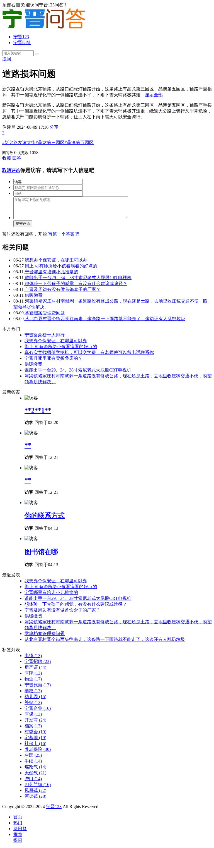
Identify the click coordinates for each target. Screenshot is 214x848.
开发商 (35, 720)
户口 (33, 778)
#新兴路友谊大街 (19, 142)
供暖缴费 (33, 295)
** (28, 445)
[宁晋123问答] (44, 27)
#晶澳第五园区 (79, 142)
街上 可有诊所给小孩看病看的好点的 (60, 265)
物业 (33, 679)
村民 (33, 755)
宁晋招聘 (38, 661)
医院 (33, 673)
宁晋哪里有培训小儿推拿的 (51, 271)
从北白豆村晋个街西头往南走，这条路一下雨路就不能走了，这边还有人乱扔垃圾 (104, 318)
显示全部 (154, 94)
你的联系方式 (45, 515)
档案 (33, 726)
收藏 (6, 158)
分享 (54, 127)
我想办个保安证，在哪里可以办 (55, 260)
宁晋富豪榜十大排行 (45, 334)
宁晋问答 (22, 42)
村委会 (35, 731)
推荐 (17, 834)
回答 (16, 158)
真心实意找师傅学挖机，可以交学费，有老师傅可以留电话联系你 (89, 352)
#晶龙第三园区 (50, 142)
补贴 (33, 702)
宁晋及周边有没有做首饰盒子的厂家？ (62, 289)
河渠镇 (35, 796)
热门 (17, 822)
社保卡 (35, 743)
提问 (6, 58)
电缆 (33, 655)
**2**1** (38, 410)
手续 (33, 761)
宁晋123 (21, 36)
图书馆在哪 (41, 551)
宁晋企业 (38, 708)
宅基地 (35, 737)
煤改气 (35, 767)
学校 (33, 690)
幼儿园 (35, 696)
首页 (17, 817)
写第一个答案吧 (63, 234)
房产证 (35, 667)
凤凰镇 (35, 790)
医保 (33, 714)
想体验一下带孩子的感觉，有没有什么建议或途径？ (75, 283)
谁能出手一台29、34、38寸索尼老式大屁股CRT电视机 (78, 277)
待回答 (20, 828)
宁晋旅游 (38, 684)
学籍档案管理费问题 (44, 312)
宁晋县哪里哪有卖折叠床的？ (53, 358)
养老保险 (38, 749)
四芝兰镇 (38, 784)
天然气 (35, 772)
